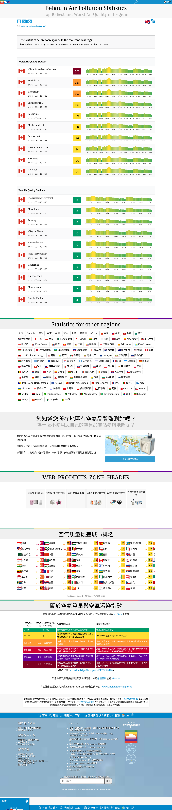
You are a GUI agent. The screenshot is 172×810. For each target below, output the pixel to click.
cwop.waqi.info (98, 747)
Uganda (39, 399)
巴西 (64, 355)
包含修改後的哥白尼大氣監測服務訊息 (85, 750)
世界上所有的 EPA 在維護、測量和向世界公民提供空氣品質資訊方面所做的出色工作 (94, 729)
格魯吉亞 (41, 388)
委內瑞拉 (138, 355)
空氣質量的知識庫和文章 (28, 740)
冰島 (116, 382)
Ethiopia (141, 393)
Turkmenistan (111, 393)
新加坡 (24, 344)
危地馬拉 (87, 360)
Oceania (30, 333)
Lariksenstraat (35, 102)
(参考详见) (85, 646)
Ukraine (25, 388)
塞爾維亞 (125, 377)
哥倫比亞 (91, 355)
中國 (105, 333)
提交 (108, 781)
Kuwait (142, 388)
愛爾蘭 (104, 371)
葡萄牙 (129, 382)
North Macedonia (78, 382)
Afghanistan (90, 393)
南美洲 (83, 333)
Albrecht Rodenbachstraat (42, 69)
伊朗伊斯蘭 (85, 388)
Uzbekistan (63, 349)
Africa (93, 333)
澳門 (139, 333)
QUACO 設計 (74, 769)
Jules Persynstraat (37, 253)
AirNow (117, 614)
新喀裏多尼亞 (80, 377)
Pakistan (72, 393)
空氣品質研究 (26, 735)
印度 (94, 338)
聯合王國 (25, 366)
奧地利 (110, 366)
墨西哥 (76, 355)
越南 (68, 344)
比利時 (24, 371)
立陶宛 (60, 371)
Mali (67, 399)
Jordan (25, 393)
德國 (37, 377)
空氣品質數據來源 (25, 754)
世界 (20, 333)
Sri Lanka (125, 344)
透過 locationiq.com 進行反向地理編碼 (86, 760)
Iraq (37, 393)
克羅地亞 (118, 371)
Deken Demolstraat (38, 147)
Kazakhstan (144, 344)
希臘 (141, 382)
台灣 (117, 333)
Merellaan (33, 209)
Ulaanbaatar (41, 344)
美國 (139, 349)
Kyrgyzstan (44, 349)
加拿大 (97, 349)
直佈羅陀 (62, 377)
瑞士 (39, 366)
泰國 (105, 338)
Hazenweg (33, 158)
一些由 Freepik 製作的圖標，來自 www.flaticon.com (92, 753)
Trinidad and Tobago (32, 355)
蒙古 (57, 344)
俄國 (50, 338)
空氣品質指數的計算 (26, 756)
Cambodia (81, 349)
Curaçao (107, 355)
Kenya (24, 399)
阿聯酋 (101, 388)
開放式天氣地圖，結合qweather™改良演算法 (88, 744)
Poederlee (33, 113)
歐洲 (65, 333)
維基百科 (101, 678)
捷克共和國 (54, 366)
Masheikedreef (36, 125)
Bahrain (127, 388)
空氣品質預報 (23, 758)
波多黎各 (71, 360)
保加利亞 (109, 377)
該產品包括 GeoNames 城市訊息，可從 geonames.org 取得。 (93, 740)
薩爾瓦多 (55, 360)
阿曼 (113, 388)
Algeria (54, 399)
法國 (118, 360)
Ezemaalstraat (35, 242)
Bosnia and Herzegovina (34, 382)
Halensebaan (35, 275)
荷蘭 (37, 371)
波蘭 (139, 366)
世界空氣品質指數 (131, 699)
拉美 (57, 333)
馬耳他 (24, 377)
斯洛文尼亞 (136, 371)
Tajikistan (26, 349)
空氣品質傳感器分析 (26, 744)
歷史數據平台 (23, 765)
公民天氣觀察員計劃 (77, 747)
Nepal (82, 338)
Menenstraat (35, 287)
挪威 (98, 366)
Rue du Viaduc (35, 298)
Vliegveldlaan (35, 231)
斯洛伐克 (84, 366)
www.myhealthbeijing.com (117, 686)
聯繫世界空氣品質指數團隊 (29, 728)
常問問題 (24, 749)
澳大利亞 (125, 349)
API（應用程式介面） (27, 763)
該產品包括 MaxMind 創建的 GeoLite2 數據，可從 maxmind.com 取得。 (91, 734)
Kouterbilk (33, 264)
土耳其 (69, 388)
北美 (74, 333)
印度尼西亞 (108, 344)
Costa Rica (103, 360)
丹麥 (48, 371)
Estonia (131, 360)
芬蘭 (48, 377)
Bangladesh (66, 338)
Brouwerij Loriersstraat (40, 197)
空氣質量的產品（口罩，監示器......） (33, 760)
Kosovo (58, 382)
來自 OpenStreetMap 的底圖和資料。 (85, 763)
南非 (127, 393)
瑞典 (95, 377)
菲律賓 (92, 344)
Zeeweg (32, 220)
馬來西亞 (148, 338)
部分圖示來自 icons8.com (80, 757)
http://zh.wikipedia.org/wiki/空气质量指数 (90, 670)
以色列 (56, 388)
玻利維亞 (25, 360)
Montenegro (101, 382)
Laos (117, 338)
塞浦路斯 (125, 366)
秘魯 (150, 349)
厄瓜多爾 (122, 355)
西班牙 (145, 360)
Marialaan (33, 80)
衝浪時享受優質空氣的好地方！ (82, 766)
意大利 (70, 366)
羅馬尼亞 (89, 371)
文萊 (79, 344)
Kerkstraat (33, 91)
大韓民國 (25, 338)
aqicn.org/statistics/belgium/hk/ (33, 26)
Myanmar (131, 338)
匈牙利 (74, 371)
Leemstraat (34, 136)
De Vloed (33, 169)
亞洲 (41, 333)
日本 (39, 338)
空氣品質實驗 (23, 742)
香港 (128, 333)
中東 (49, 333)
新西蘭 (110, 349)
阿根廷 (40, 360)
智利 (52, 355)
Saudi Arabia (53, 393)
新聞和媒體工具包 (25, 730)
